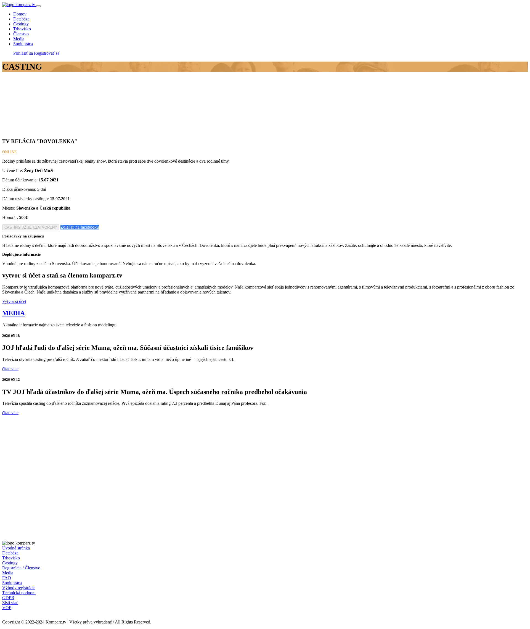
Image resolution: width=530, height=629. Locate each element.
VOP (6, 607)
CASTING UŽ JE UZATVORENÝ (30, 227)
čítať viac (10, 368)
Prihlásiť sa (23, 53)
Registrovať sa (46, 53)
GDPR (8, 597)
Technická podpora (19, 592)
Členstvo (21, 33)
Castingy (21, 24)
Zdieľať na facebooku (79, 227)
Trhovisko (22, 29)
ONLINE (9, 152)
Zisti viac (10, 602)
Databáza (21, 19)
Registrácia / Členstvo (21, 567)
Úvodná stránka (16, 548)
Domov (19, 14)
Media (18, 38)
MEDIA (13, 313)
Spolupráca (23, 43)
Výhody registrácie (18, 587)
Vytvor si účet (14, 301)
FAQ (6, 577)
